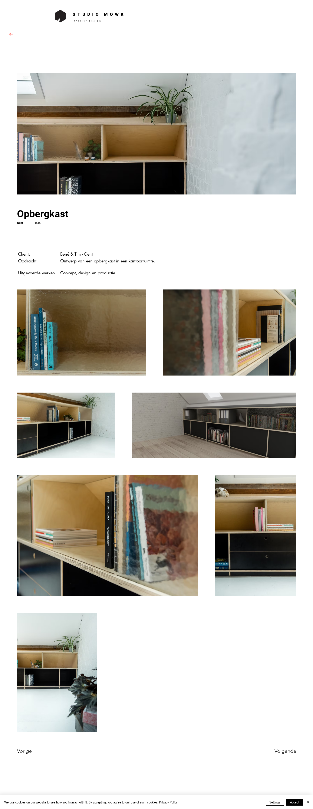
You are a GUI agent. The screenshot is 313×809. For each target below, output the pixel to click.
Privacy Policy (168, 802)
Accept (294, 802)
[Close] (307, 802)
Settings (274, 802)
